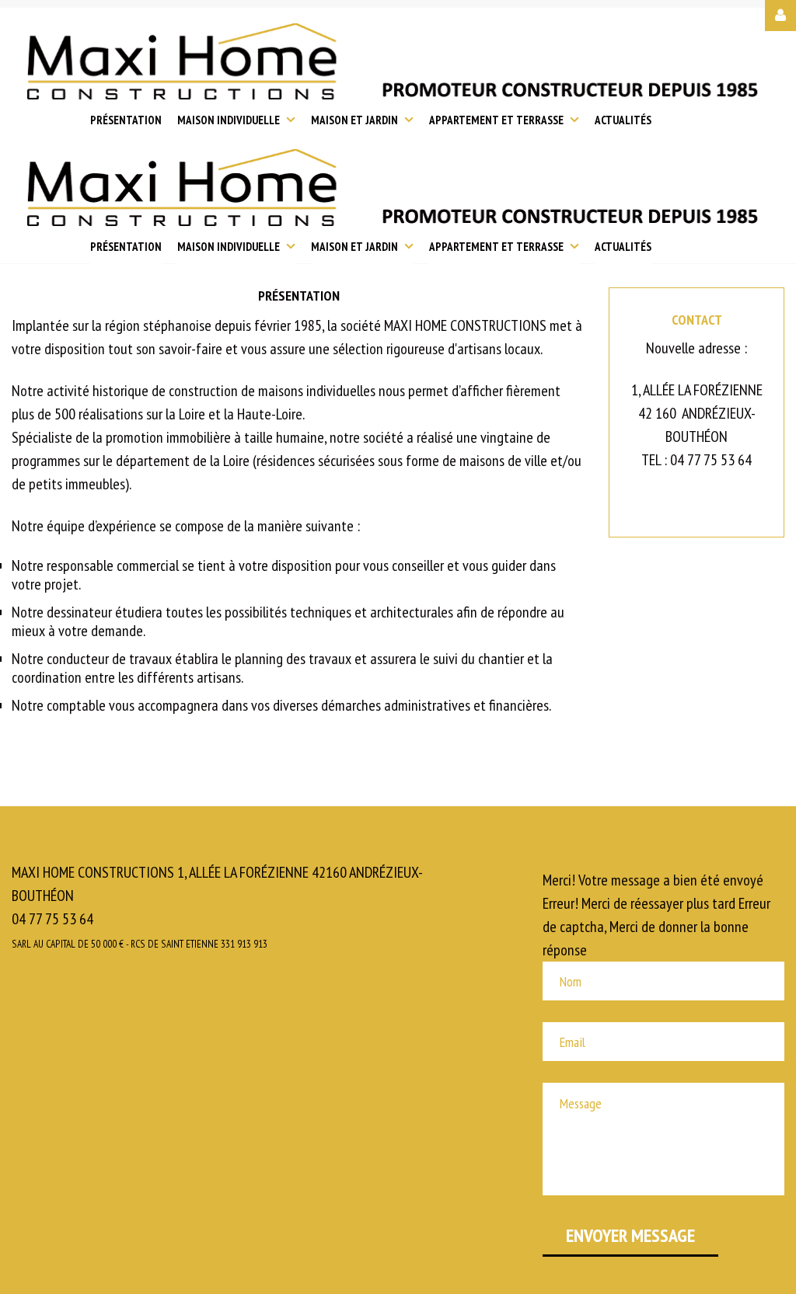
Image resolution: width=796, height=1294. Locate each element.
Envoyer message (630, 1235)
